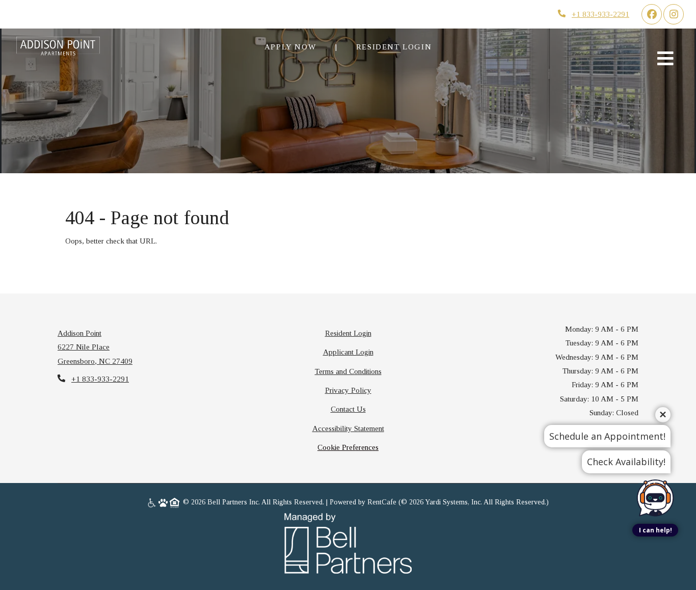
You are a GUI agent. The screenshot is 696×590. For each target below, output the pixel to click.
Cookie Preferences (348, 447)
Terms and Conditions (348, 371)
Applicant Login (348, 351)
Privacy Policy (348, 389)
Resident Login (399, 46)
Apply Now (290, 46)
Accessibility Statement (348, 428)
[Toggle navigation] (665, 58)
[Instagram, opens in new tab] (673, 14)
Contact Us (348, 409)
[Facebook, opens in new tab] (651, 14)
